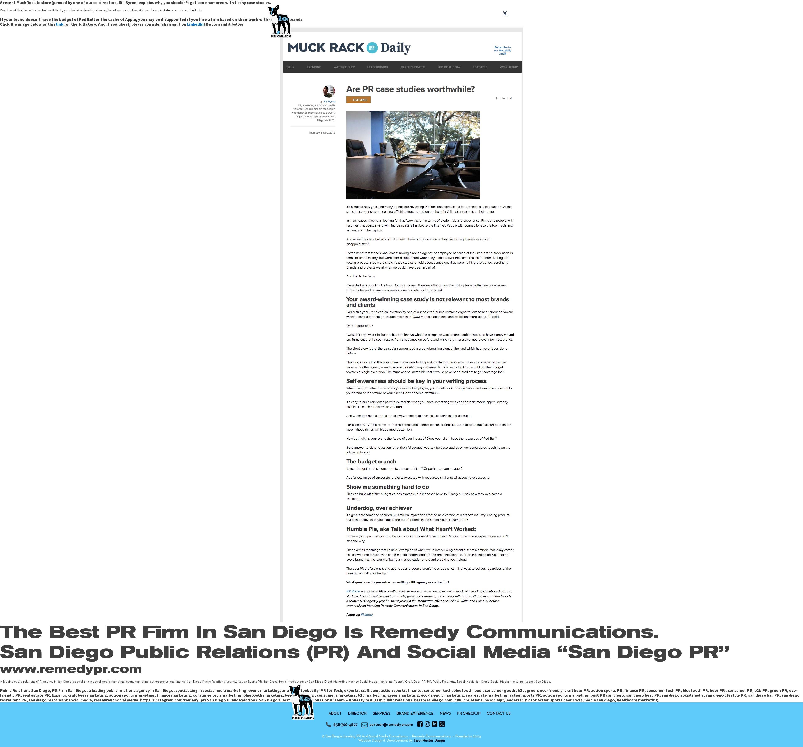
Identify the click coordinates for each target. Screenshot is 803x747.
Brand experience (397, 23)
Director (357, 713)
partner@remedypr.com (391, 725)
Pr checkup (473, 23)
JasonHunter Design (429, 740)
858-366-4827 (345, 725)
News (440, 23)
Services (348, 23)
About (313, 23)
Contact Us (516, 23)
